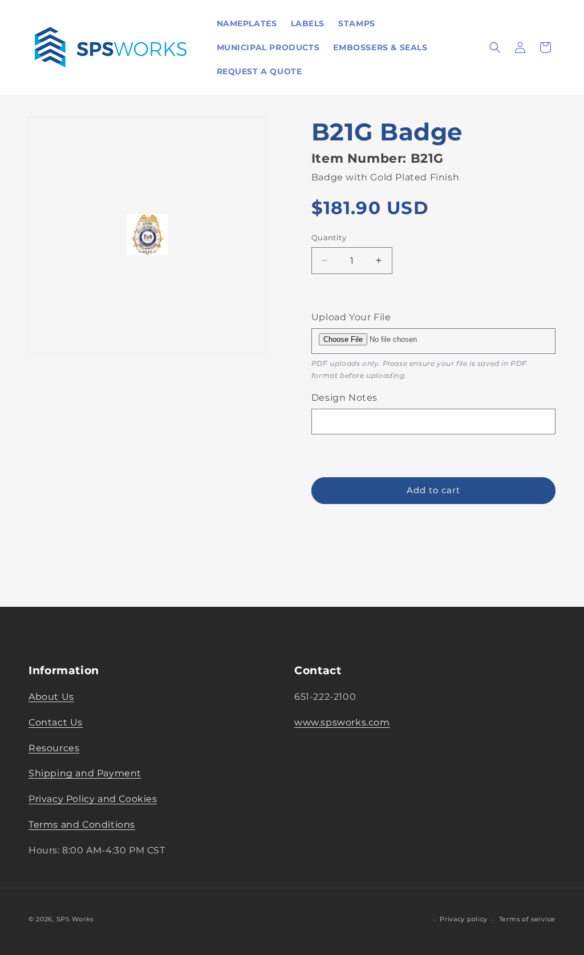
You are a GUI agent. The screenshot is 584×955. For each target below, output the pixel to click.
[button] (495, 47)
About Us (51, 696)
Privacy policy (464, 919)
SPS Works (75, 919)
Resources (54, 748)
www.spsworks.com (342, 722)
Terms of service (527, 919)
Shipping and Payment (85, 773)
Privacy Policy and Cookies (93, 798)
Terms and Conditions (82, 824)
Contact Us (56, 722)
